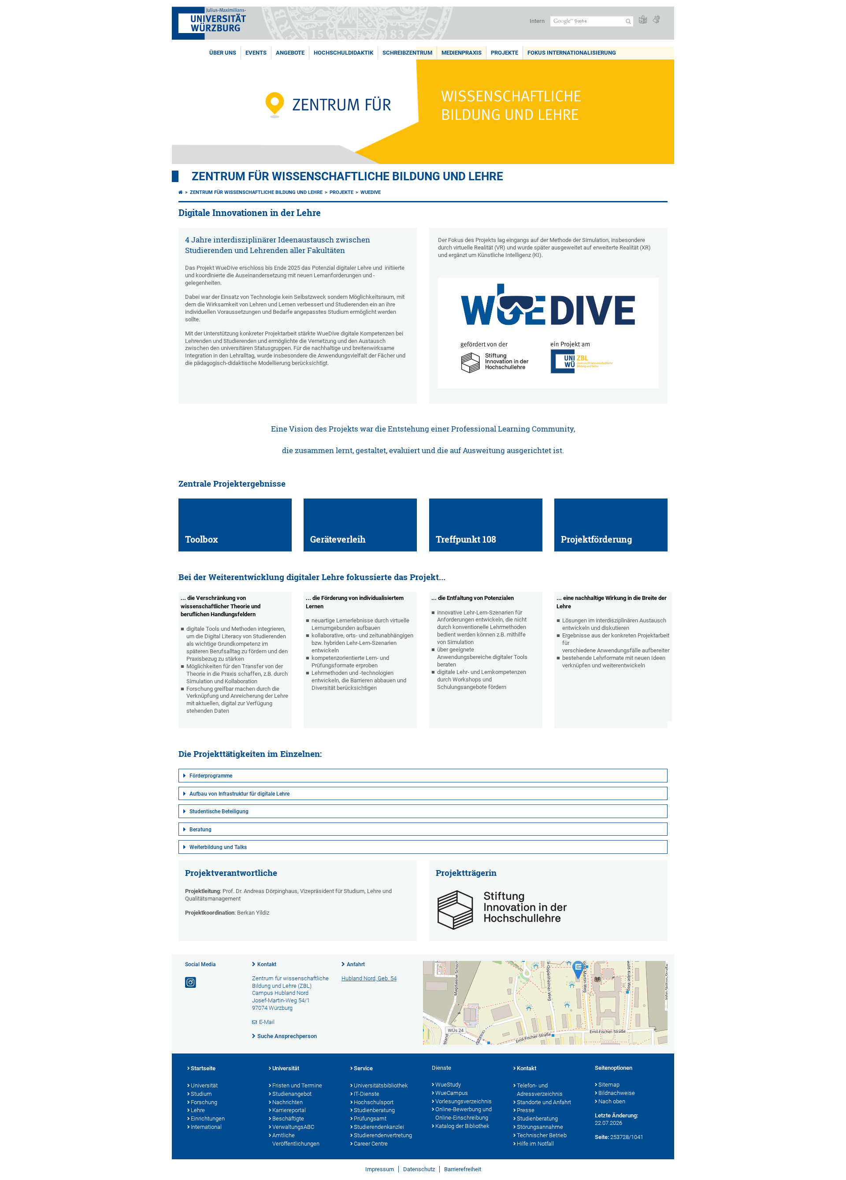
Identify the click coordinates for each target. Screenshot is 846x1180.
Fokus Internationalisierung (571, 52)
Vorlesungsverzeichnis (463, 1101)
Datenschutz (419, 1169)
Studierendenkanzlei (379, 1127)
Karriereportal (289, 1110)
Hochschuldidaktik (343, 52)
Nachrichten (287, 1102)
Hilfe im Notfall (535, 1143)
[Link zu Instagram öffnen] (191, 982)
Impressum (379, 1169)
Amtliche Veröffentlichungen (295, 1139)
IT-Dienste (366, 1094)
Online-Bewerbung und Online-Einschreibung (463, 1113)
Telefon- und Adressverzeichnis (540, 1089)
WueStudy (448, 1084)
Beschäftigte (288, 1118)
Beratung (200, 829)
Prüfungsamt (370, 1118)
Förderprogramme (210, 776)
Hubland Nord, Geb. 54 (369, 978)
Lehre (198, 1110)
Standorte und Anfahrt (544, 1102)
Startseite (203, 1068)
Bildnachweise (616, 1093)
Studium (201, 1094)
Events (256, 52)
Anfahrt (356, 964)
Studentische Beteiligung (219, 811)
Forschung (204, 1102)
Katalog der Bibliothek (462, 1126)
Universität (204, 1085)
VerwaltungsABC (293, 1127)
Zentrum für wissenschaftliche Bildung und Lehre (347, 176)
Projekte (504, 52)
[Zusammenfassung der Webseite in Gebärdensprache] (656, 20)
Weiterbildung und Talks (218, 847)
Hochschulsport (373, 1102)
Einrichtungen (208, 1118)
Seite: (602, 1137)
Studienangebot (292, 1094)
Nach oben (611, 1101)
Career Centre (371, 1143)
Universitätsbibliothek (381, 1085)
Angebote (290, 52)
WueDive (370, 192)
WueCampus (451, 1093)
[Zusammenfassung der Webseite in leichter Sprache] (643, 20)
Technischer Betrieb (542, 1135)
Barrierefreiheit (462, 1169)
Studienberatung (374, 1110)
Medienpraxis (462, 52)
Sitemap (609, 1084)
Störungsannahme (540, 1127)
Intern (537, 21)
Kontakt (266, 964)
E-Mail (267, 1022)
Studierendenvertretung (383, 1135)
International (206, 1127)
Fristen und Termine (297, 1085)
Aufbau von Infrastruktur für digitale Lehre (239, 794)
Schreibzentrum (407, 52)
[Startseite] (180, 192)
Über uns (222, 52)
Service (363, 1068)
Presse (525, 1110)
